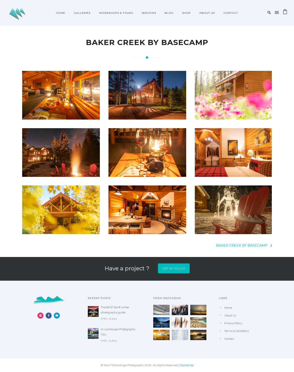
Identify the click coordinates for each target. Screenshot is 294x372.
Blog (169, 12)
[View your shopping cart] (285, 12)
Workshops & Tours (116, 12)
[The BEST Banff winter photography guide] (93, 311)
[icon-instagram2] (41, 316)
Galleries (82, 12)
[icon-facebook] (50, 316)
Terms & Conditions (236, 331)
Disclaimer (187, 365)
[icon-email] (57, 316)
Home (60, 12)
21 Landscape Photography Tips (118, 332)
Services (149, 12)
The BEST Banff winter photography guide (115, 310)
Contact (230, 12)
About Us (207, 12)
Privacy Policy (233, 323)
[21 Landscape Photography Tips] (93, 333)
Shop (186, 12)
